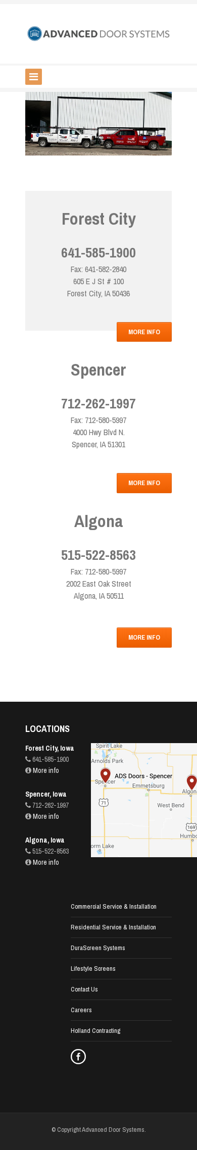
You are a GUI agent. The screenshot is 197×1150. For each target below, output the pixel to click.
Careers (81, 1010)
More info (45, 770)
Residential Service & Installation (113, 927)
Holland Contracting (95, 1030)
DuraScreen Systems (98, 948)
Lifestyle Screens (93, 968)
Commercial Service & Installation (114, 906)
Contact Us (84, 989)
